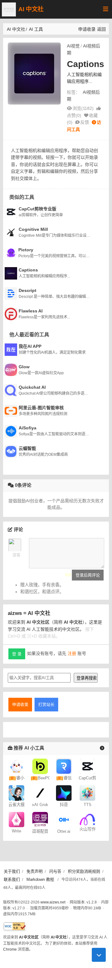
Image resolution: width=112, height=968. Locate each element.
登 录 (16, 654)
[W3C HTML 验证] (14, 926)
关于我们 (12, 871)
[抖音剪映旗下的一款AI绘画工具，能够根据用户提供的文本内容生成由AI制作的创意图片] (64, 792)
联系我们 (12, 879)
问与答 (55, 871)
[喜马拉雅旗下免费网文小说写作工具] (16, 819)
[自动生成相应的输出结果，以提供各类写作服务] (87, 819)
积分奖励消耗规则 (84, 871)
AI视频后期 (83, 49)
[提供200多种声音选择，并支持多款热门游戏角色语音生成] (87, 792)
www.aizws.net (52, 902)
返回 (101, 29)
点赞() (74, 115)
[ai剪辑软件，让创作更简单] (87, 765)
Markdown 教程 (40, 879)
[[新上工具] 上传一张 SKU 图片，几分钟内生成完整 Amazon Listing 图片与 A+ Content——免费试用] (40, 765)
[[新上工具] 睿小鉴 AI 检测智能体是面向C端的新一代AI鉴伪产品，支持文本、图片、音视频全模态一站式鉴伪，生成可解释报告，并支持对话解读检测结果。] (16, 765)
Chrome (10, 949)
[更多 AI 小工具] (102, 748)
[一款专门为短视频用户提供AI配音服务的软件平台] (40, 819)
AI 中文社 (31, 9)
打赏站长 (46, 704)
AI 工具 (36, 29)
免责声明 (34, 871)
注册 (72, 653)
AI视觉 (73, 45)
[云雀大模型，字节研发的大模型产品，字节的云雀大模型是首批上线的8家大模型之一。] (16, 792)
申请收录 (87, 29)
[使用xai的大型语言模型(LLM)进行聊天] (40, 792)
